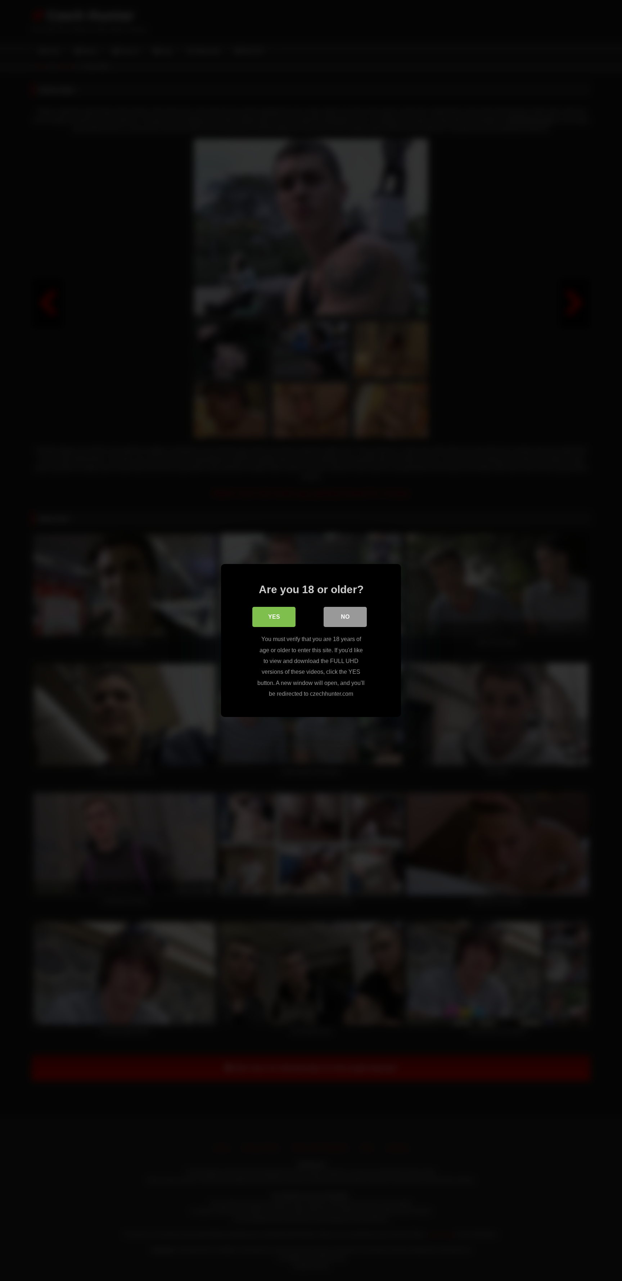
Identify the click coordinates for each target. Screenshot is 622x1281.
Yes (274, 617)
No (345, 617)
